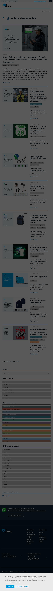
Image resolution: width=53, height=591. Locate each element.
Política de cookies (16, 582)
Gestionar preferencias (22, 586)
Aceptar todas (10, 586)
